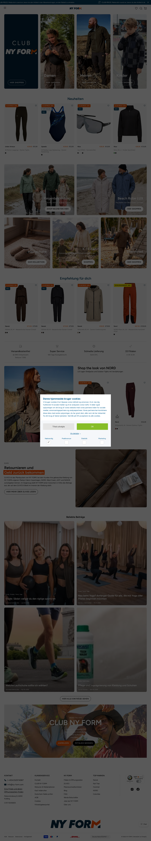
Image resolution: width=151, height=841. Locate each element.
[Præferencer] (66, 442)
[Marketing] (102, 442)
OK (92, 426)
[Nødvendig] (49, 442)
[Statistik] (84, 442)
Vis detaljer (74, 433)
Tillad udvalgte (58, 426)
